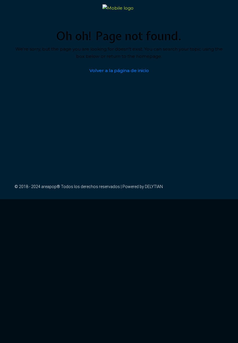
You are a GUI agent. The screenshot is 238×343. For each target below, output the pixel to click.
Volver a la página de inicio (119, 70)
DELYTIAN (154, 186)
